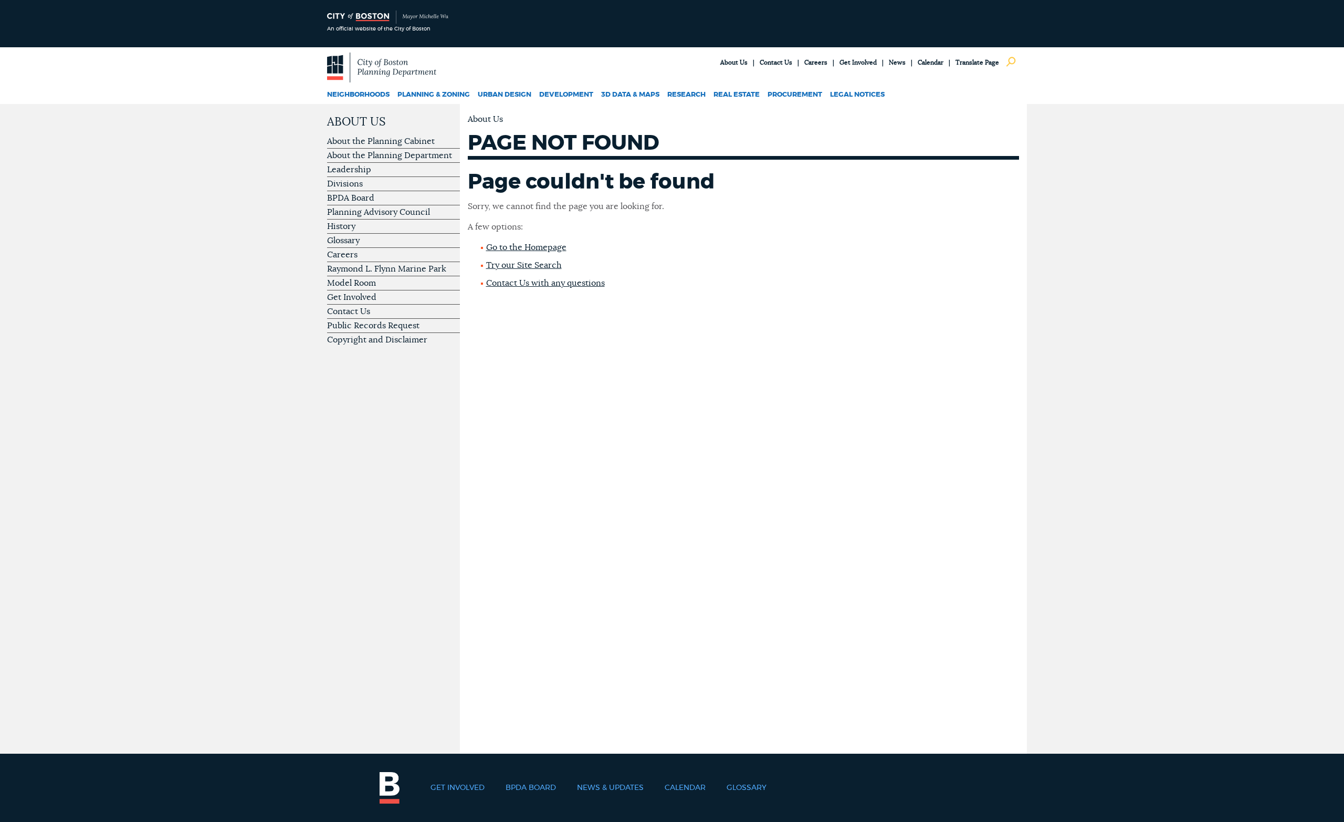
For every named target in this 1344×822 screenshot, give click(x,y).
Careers (815, 62)
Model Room (351, 283)
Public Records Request (373, 325)
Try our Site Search (524, 265)
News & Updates (610, 788)
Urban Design (504, 94)
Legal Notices (857, 94)
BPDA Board (350, 198)
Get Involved (858, 62)
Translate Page (977, 62)
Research (686, 94)
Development (566, 94)
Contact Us (776, 62)
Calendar (930, 62)
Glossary (343, 240)
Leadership (349, 169)
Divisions (345, 184)
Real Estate (736, 94)
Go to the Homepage (526, 247)
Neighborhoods (358, 94)
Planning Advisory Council (378, 212)
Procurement (795, 94)
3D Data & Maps (630, 94)
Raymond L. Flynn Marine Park (386, 269)
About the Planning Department (389, 155)
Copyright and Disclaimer (377, 340)
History (341, 226)
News (897, 62)
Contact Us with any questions (545, 283)
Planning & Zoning (433, 94)
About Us (734, 62)
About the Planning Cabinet (381, 141)
